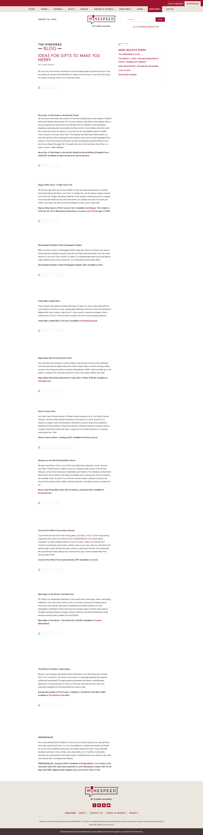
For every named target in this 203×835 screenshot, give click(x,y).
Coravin (94, 560)
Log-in (169, 9)
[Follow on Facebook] (94, 805)
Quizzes (58, 9)
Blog (71, 9)
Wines (44, 9)
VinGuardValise (87, 763)
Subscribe (154, 9)
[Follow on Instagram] (99, 805)
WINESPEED (192, 3)
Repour (93, 208)
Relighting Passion (127, 75)
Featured (50, 65)
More (140, 9)
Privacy (133, 813)
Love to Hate (124, 70)
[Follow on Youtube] (108, 805)
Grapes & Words (103, 9)
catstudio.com (44, 381)
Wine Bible (125, 9)
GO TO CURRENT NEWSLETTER (146, 27)
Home (32, 9)
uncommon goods (89, 321)
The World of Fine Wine (59, 695)
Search (160, 19)
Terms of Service (116, 813)
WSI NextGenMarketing (134, 832)
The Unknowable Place (129, 54)
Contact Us (96, 813)
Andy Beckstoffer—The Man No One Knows (138, 66)
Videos (84, 9)
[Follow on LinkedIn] (104, 805)
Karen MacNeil (176, 4)
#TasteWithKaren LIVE (82, 539)
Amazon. (86, 156)
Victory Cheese (91, 437)
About (82, 813)
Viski (100, 265)
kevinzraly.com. (45, 493)
